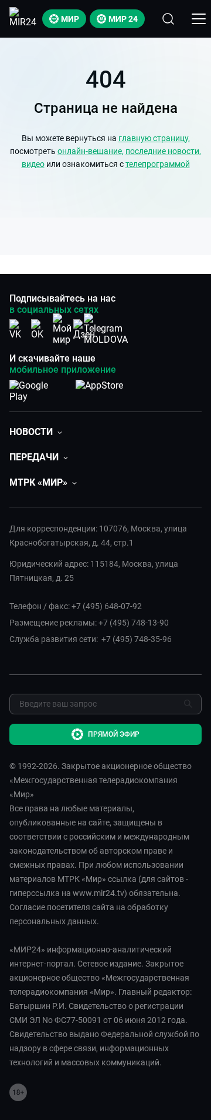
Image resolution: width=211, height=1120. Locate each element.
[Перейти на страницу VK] (18, 329)
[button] (35, 431)
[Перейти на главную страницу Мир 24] (22, 19)
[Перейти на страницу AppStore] (99, 388)
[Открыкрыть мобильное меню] (199, 19)
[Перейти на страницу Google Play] (37, 388)
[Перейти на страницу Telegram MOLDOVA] (106, 329)
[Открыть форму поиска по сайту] (168, 19)
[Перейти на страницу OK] (40, 329)
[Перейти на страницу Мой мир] (62, 329)
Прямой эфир (113, 734)
